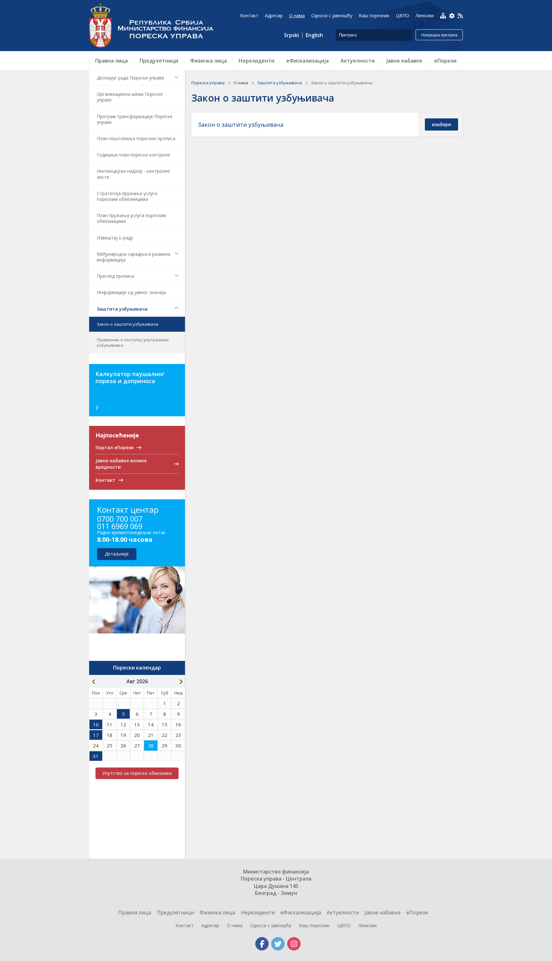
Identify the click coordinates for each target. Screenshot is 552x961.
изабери (441, 124)
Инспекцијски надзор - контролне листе (133, 174)
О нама (241, 83)
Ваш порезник (314, 925)
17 (96, 735)
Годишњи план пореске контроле (133, 155)
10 (96, 724)
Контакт (184, 925)
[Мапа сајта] (443, 16)
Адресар (210, 925)
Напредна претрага (439, 35)
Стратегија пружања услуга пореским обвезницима (127, 196)
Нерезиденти (258, 912)
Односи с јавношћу (270, 925)
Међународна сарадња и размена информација (133, 257)
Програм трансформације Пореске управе (134, 119)
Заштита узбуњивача (122, 309)
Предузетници (175, 912)
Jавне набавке (382, 912)
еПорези (417, 912)
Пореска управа (154, 25)
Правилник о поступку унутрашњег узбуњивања (133, 342)
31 (96, 756)
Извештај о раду (115, 238)
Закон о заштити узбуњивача (127, 324)
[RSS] (460, 16)
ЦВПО (344, 925)
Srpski (291, 35)
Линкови (367, 925)
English (314, 35)
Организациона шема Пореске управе (130, 97)
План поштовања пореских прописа (136, 138)
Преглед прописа (115, 276)
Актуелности (343, 912)
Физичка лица (217, 912)
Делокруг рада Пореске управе (130, 78)
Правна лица (134, 912)
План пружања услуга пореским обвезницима (131, 218)
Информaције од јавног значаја (131, 292)
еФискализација (300, 912)
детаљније (117, 554)
